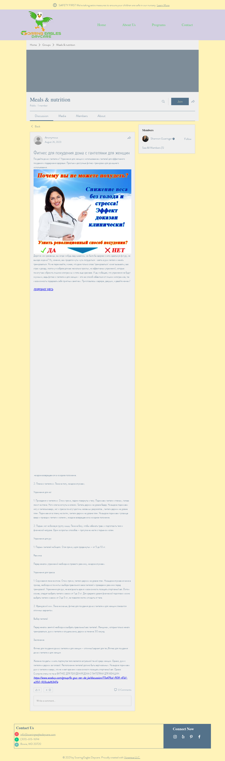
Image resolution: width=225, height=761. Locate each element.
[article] (82, 421)
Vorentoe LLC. (132, 757)
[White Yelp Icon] (183, 736)
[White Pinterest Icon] (191, 736)
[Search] (163, 101)
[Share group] (193, 101)
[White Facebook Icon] (199, 736)
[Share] (129, 138)
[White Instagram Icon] (175, 736)
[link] (41, 116)
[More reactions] (48, 690)
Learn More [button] (163, 5)
